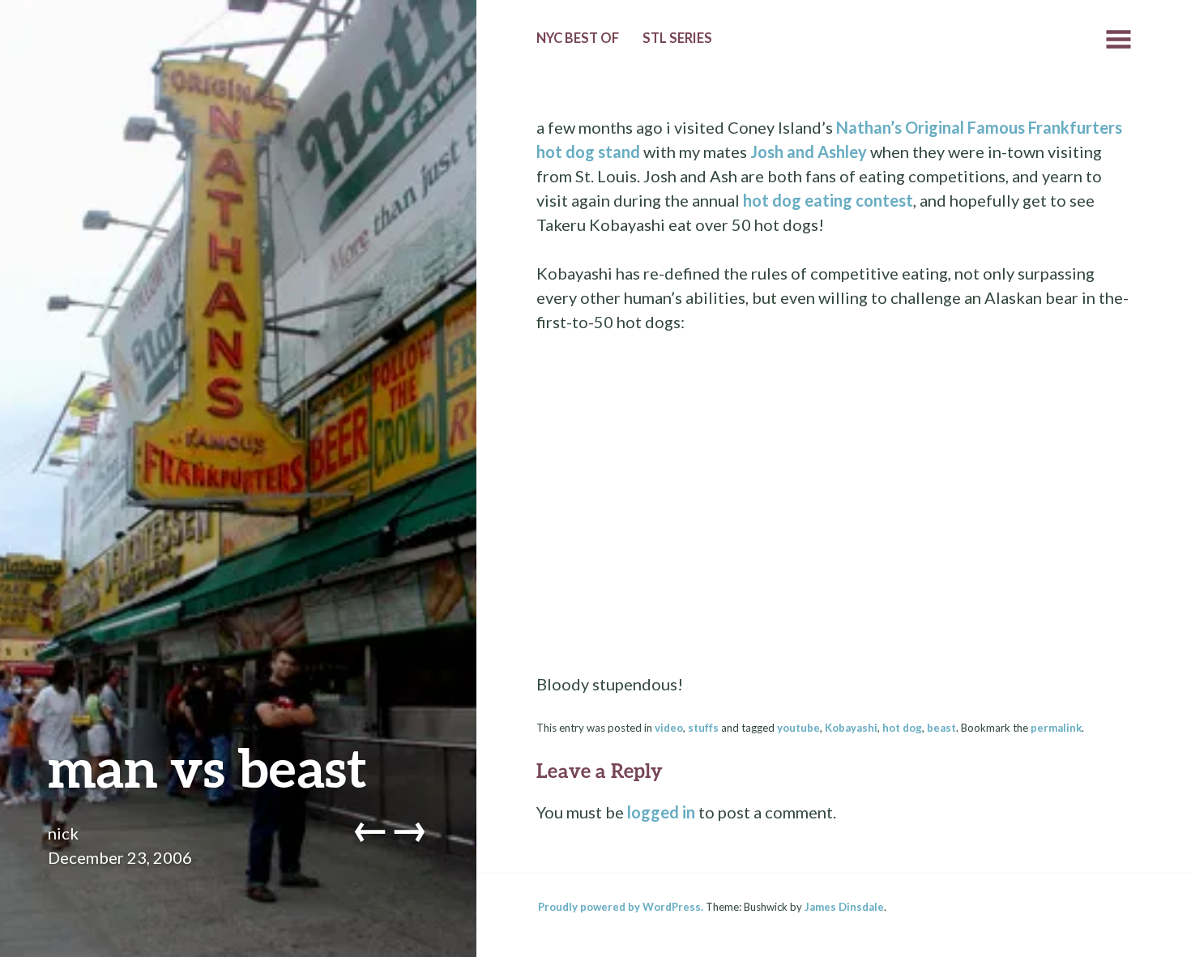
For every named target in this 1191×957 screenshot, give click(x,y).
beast (941, 727)
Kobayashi (851, 727)
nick (63, 833)
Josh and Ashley (808, 151)
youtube (798, 727)
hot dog (902, 727)
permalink (1056, 727)
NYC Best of (577, 38)
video (669, 727)
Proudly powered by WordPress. (620, 906)
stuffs (703, 727)
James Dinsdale (844, 906)
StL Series (677, 38)
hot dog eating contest (828, 200)
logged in (661, 812)
